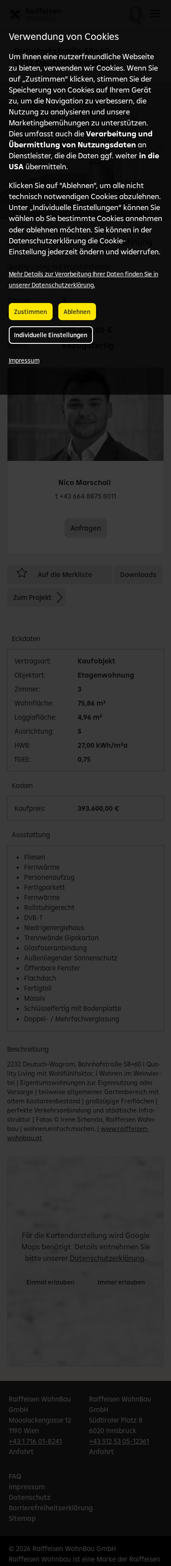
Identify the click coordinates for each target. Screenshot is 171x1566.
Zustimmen (30, 312)
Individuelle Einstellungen (50, 335)
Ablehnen (77, 312)
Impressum (24, 360)
